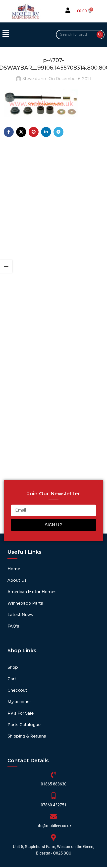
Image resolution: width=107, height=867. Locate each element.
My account (19, 701)
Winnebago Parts (25, 603)
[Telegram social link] (58, 132)
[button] (26, 34)
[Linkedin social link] (46, 132)
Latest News (20, 614)
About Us (17, 580)
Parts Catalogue (24, 724)
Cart (11, 678)
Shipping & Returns (26, 736)
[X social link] (21, 132)
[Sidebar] (6, 266)
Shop (12, 667)
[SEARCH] (100, 34)
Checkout (17, 690)
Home (13, 568)
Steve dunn (34, 78)
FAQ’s (13, 626)
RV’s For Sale (20, 713)
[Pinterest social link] (34, 132)
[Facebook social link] (9, 132)
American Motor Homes (31, 591)
